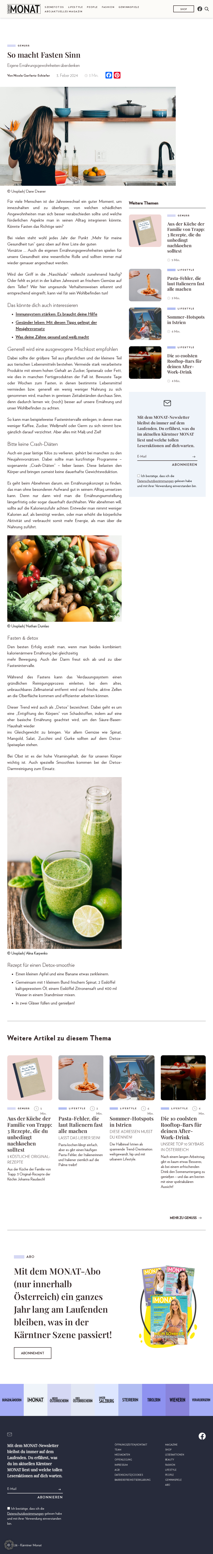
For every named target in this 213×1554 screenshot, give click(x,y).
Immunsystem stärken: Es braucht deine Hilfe (56, 314)
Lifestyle (75, 7)
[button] (9, 1545)
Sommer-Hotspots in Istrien (186, 319)
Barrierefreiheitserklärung (133, 1480)
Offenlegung (123, 1460)
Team (118, 1450)
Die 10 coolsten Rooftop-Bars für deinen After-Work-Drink (184, 363)
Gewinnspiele (129, 7)
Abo (167, 1485)
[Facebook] (109, 76)
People (92, 7)
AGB (117, 1470)
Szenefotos (54, 7)
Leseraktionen (174, 1455)
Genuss (24, 46)
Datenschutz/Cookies (129, 1475)
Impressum (121, 1465)
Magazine (171, 1445)
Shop (183, 9)
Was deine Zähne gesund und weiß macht (52, 337)
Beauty (169, 1460)
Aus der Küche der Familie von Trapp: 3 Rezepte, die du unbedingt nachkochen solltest (186, 237)
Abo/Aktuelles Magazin (64, 11)
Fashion (108, 7)
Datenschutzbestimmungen (155, 481)
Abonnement (32, 1353)
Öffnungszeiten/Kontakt (131, 1445)
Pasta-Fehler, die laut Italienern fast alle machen (185, 283)
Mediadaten (122, 1455)
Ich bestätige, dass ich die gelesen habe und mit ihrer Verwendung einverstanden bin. (167, 481)
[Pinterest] (117, 76)
